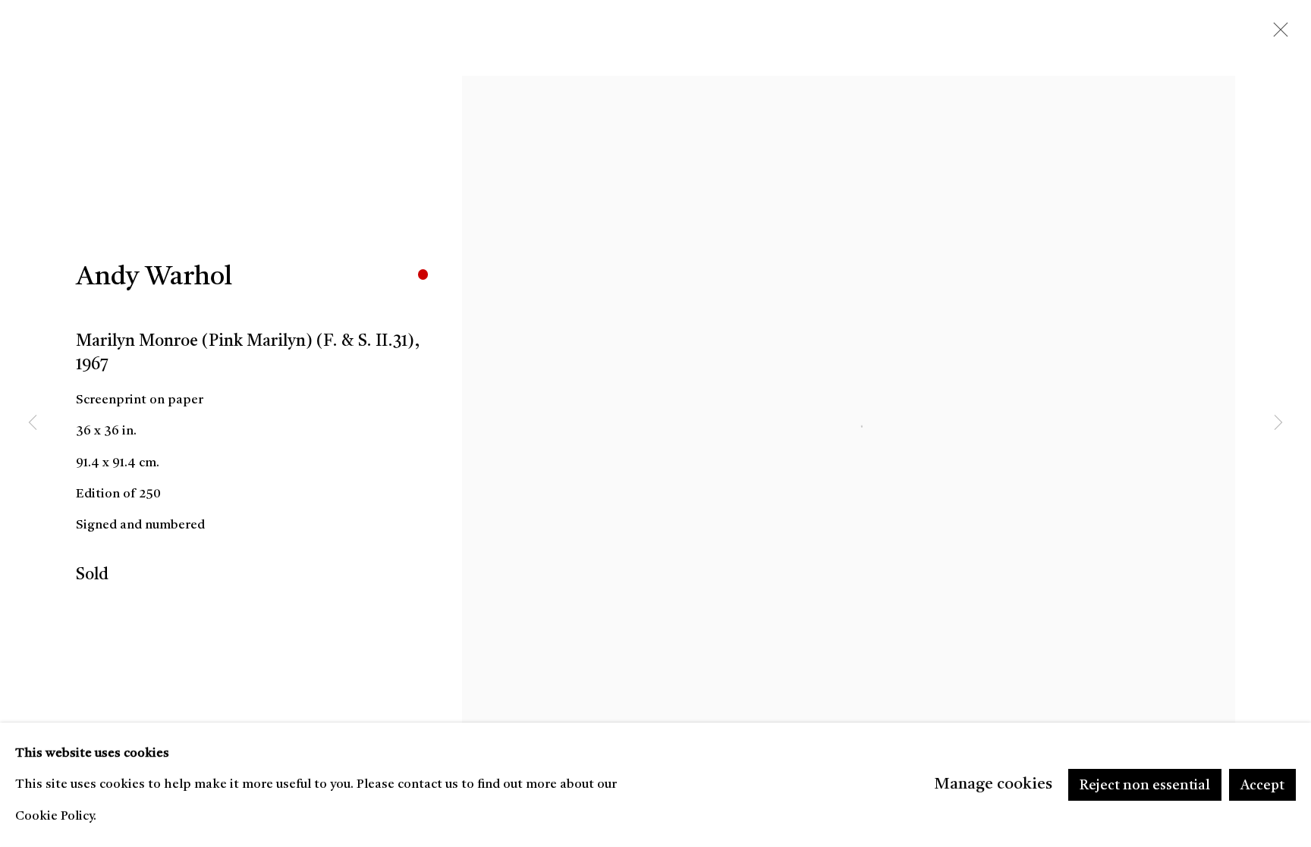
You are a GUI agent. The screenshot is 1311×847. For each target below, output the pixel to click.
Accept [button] (1262, 785)
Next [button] (1278, 423)
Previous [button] (32, 423)
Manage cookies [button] (993, 784)
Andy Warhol (154, 278)
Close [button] (1276, 34)
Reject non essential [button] (1145, 785)
